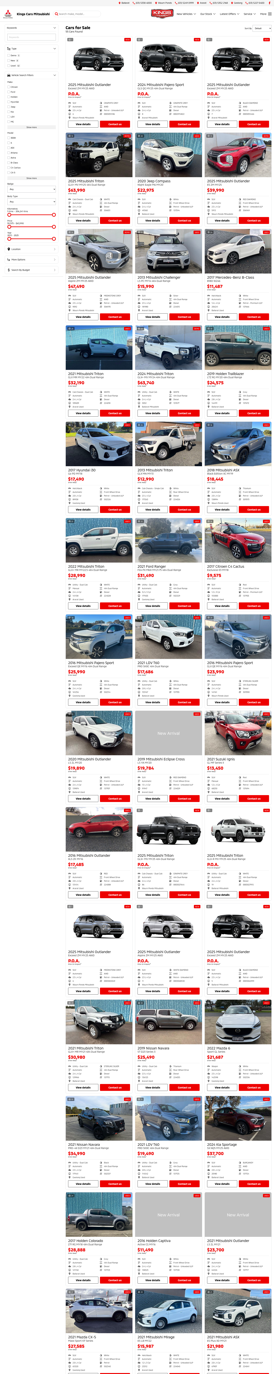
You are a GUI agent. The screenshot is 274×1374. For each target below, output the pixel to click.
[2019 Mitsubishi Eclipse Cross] (168, 733)
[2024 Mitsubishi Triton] (168, 347)
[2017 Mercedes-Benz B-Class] (238, 251)
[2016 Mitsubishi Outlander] (99, 829)
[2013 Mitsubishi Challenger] (168, 251)
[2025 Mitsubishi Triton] (99, 155)
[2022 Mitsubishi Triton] (99, 540)
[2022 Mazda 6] (238, 1022)
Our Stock (206, 13)
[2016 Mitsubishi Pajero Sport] (99, 636)
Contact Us (115, 124)
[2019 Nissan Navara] (168, 1022)
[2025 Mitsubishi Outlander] (99, 58)
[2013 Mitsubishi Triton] (168, 444)
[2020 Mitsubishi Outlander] (99, 733)
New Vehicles (184, 13)
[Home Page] (8, 14)
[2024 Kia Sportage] (238, 1118)
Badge (10, 183)
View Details (83, 124)
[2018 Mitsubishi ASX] (238, 444)
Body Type (12, 196)
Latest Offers (228, 13)
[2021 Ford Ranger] (168, 540)
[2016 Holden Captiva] (168, 1214)
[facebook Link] (270, 3)
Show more (32, 127)
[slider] (9, 215)
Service (248, 13)
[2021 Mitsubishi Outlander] (238, 1214)
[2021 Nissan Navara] (99, 1118)
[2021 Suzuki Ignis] (238, 733)
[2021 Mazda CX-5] (99, 1311)
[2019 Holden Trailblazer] (238, 347)
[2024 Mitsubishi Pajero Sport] (168, 58)
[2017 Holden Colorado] (99, 1214)
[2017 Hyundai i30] (99, 444)
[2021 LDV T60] (168, 636)
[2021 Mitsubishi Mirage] (168, 1311)
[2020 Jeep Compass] (168, 155)
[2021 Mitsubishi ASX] (238, 1311)
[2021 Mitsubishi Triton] (99, 347)
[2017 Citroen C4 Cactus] (238, 540)
